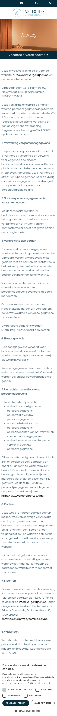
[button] (28, 710)
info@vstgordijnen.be (33, 601)
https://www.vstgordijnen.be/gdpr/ (23, 495)
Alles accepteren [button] (15, 703)
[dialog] (28, 688)
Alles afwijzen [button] (43, 703)
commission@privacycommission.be (24, 618)
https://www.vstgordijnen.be (31, 75)
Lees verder (46, 683)
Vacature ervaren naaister (28, 55)
